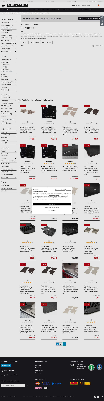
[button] (36, 190)
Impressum (68, 189)
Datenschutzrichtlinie (60, 189)
